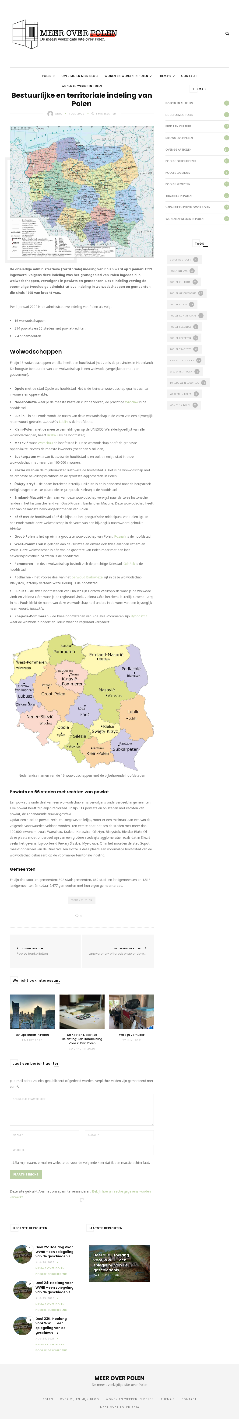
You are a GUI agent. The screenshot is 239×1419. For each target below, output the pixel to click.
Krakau (53, 435)
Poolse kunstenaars (186, 315)
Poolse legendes (177, 173)
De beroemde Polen (179, 115)
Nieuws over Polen (179, 138)
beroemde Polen (183, 259)
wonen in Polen (81, 900)
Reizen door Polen (185, 360)
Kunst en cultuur (178, 126)
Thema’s (164, 76)
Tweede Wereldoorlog (187, 382)
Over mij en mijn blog (79, 76)
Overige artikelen (178, 150)
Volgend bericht (118, 951)
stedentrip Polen (184, 371)
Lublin (63, 421)
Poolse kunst (181, 304)
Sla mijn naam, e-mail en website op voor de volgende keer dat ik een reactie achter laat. (82, 1162)
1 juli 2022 (77, 113)
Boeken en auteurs (179, 103)
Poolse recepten (177, 184)
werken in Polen (183, 394)
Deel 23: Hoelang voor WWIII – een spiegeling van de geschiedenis (118, 1263)
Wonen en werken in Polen (126, 76)
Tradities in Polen (178, 196)
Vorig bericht (32, 951)
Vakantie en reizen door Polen (187, 207)
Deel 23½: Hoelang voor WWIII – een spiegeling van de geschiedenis (51, 1326)
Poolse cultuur (183, 282)
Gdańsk (129, 563)
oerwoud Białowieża (87, 577)
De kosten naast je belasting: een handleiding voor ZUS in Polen (82, 1039)
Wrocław (131, 402)
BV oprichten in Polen (32, 1035)
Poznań (120, 536)
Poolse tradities (183, 349)
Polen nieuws (181, 270)
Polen (47, 76)
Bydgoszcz (139, 616)
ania (58, 113)
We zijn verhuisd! (132, 1035)
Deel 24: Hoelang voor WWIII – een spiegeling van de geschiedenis (54, 1287)
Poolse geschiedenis (180, 161)
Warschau (45, 443)
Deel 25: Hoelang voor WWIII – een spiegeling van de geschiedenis (54, 1252)
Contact (189, 76)
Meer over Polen (119, 1378)
